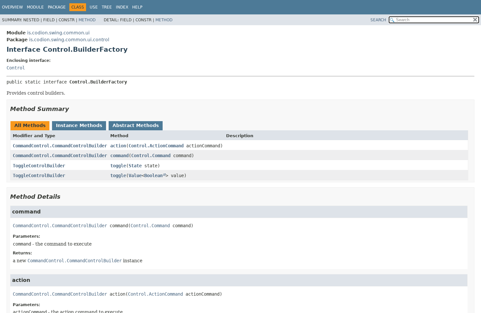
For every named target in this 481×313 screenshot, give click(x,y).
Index (122, 7)
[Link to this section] (73, 108)
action (118, 145)
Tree (107, 7)
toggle (118, 165)
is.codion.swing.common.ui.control (69, 39)
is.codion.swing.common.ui (58, 32)
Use (94, 7)
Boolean (153, 175)
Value (135, 175)
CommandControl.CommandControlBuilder (60, 145)
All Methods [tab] (29, 125)
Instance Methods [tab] (79, 125)
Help (137, 7)
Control (16, 67)
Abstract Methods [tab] (136, 125)
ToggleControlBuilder (39, 165)
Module (35, 7)
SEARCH (378, 20)
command (119, 155)
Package (57, 7)
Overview (12, 7)
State (135, 165)
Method (87, 20)
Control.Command (150, 155)
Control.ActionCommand (156, 145)
